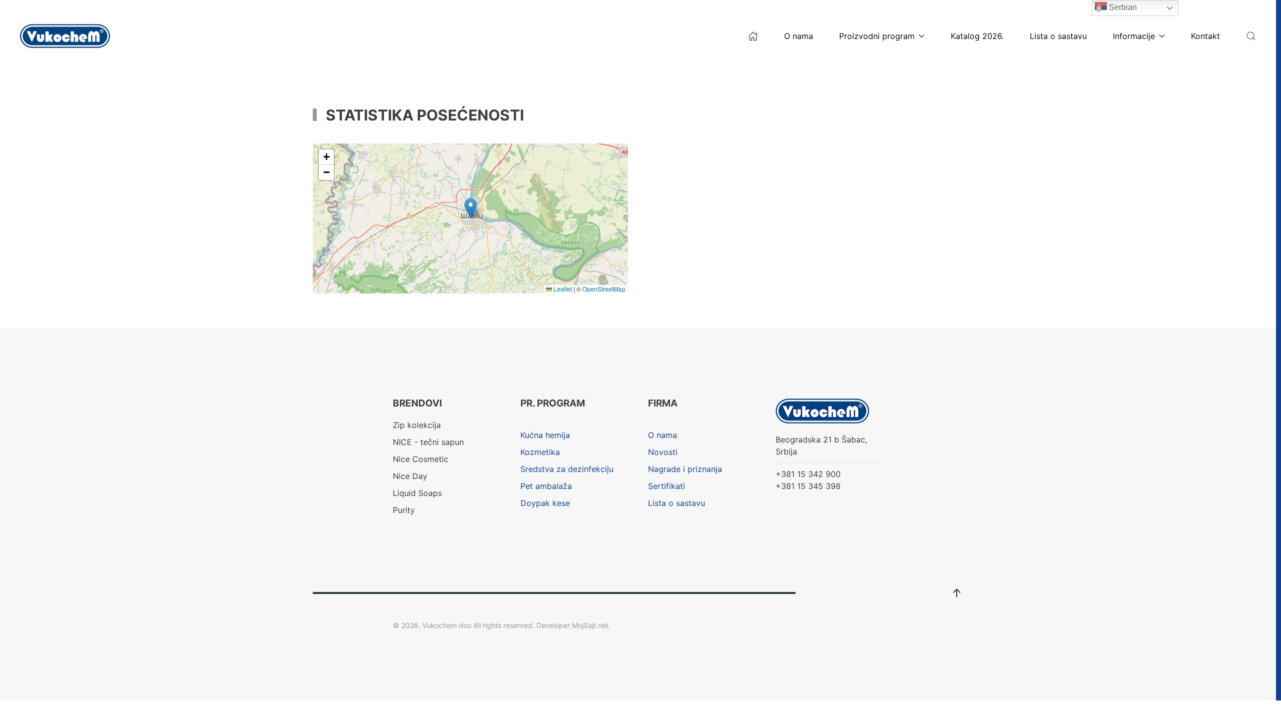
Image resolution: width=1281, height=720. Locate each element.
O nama (798, 36)
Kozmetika (540, 452)
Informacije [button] (1134, 36)
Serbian (1122, 7)
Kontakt (1205, 36)
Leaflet (562, 288)
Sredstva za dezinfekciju (566, 469)
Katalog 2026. (977, 36)
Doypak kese (545, 503)
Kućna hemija (545, 435)
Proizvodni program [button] (877, 36)
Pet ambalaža (546, 486)
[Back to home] (66, 36)
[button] (1251, 36)
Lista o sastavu (1058, 36)
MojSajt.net (590, 625)
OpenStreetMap (603, 288)
